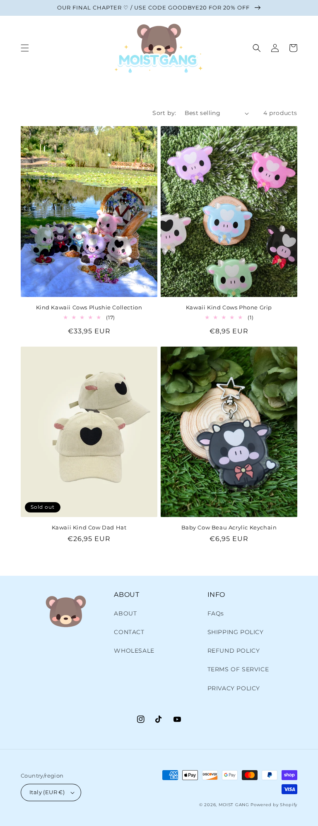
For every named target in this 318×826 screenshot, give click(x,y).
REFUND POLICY (233, 650)
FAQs (215, 613)
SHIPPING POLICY (235, 632)
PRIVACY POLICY (233, 688)
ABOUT (125, 613)
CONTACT (129, 632)
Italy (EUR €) (47, 792)
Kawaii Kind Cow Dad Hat (89, 527)
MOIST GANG (234, 804)
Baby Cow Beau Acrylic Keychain (229, 527)
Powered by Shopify (274, 804)
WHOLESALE (134, 650)
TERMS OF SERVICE (238, 669)
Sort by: (164, 113)
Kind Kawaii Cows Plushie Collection (89, 307)
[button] (25, 48)
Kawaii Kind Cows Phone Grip (229, 307)
